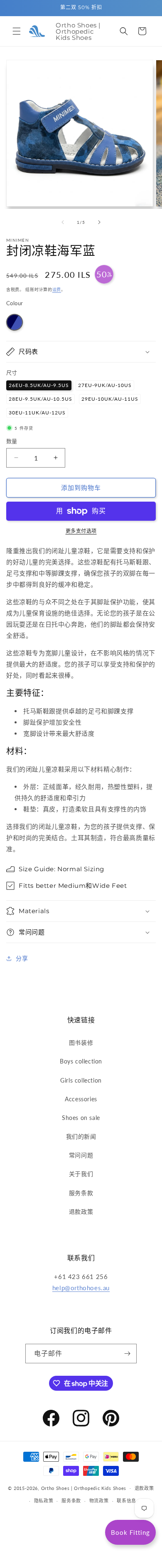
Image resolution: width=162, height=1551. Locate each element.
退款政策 (81, 1211)
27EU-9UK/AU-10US (105, 385)
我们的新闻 (81, 1136)
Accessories (81, 1099)
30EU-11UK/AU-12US (37, 412)
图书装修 (81, 1042)
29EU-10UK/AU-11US (109, 399)
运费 (56, 289)
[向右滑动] (99, 222)
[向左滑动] (63, 222)
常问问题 (81, 1155)
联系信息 (126, 1500)
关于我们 (81, 1173)
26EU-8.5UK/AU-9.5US (39, 385)
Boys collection (81, 1061)
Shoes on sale (81, 1117)
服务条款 (81, 1192)
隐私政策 (44, 1500)
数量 (11, 441)
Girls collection (81, 1080)
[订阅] (127, 1353)
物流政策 (99, 1500)
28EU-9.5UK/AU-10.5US (40, 399)
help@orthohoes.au (81, 1287)
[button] (16, 31)
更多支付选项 (81, 531)
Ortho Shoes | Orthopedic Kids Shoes (84, 1487)
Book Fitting (130, 1532)
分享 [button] (22, 958)
